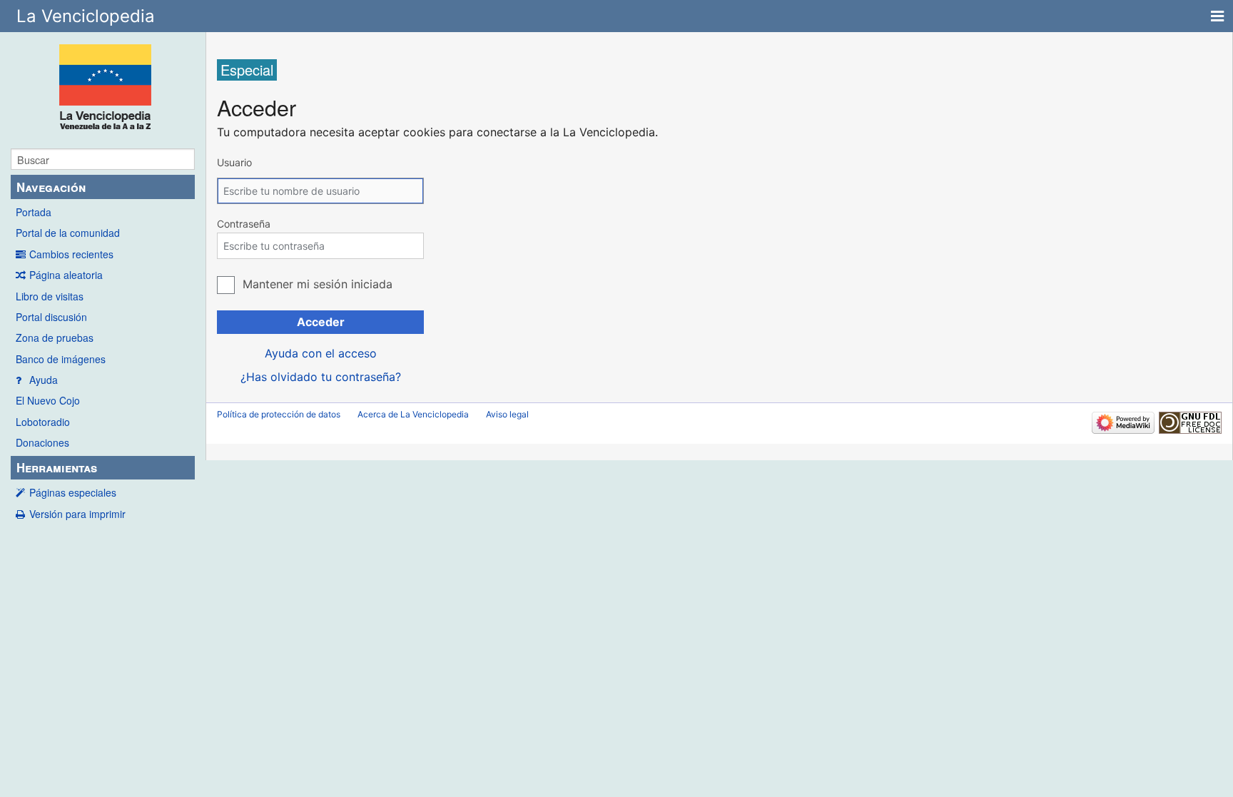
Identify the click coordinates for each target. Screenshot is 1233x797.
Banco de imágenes (61, 359)
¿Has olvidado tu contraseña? (320, 377)
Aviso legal (507, 414)
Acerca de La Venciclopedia (413, 414)
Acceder (321, 322)
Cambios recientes (71, 254)
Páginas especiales (72, 492)
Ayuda (43, 379)
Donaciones (42, 442)
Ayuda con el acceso (321, 353)
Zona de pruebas (54, 337)
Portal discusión (51, 317)
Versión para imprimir (77, 514)
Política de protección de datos (278, 414)
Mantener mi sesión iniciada (317, 284)
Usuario (234, 162)
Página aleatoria (66, 275)
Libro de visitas (49, 296)
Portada (33, 212)
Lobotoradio (43, 422)
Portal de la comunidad (68, 232)
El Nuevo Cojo (48, 400)
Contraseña (243, 224)
